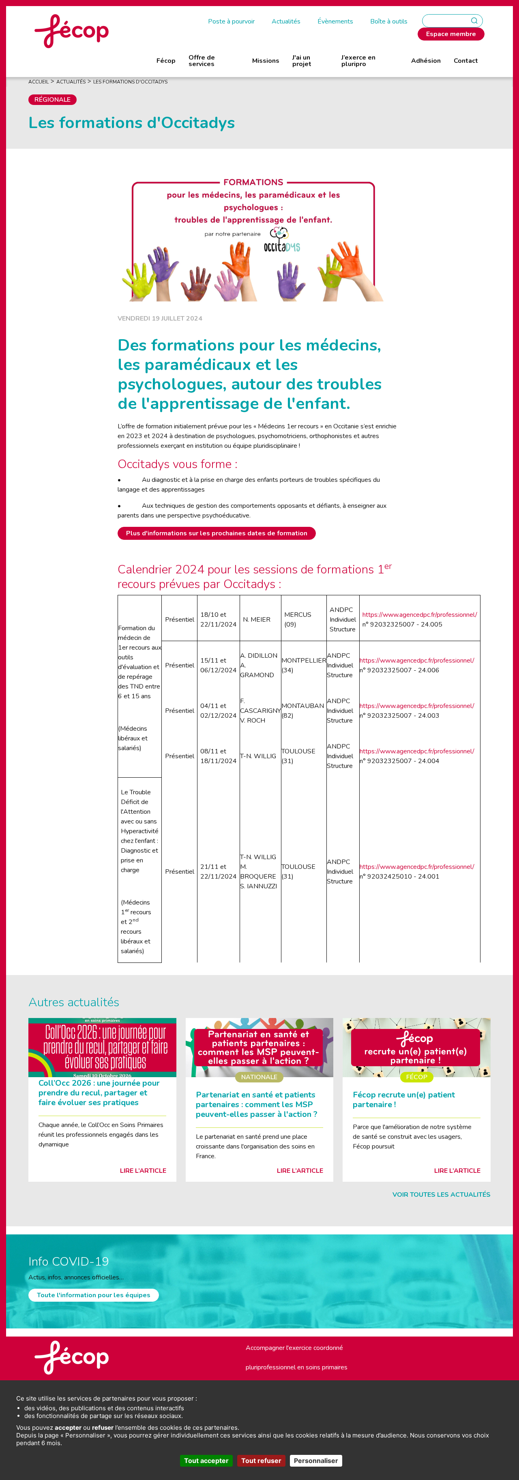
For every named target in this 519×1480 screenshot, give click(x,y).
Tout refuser (261, 1460)
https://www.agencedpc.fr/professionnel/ (419, 614)
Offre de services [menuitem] (202, 60)
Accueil (38, 82)
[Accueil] (71, 30)
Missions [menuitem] (265, 60)
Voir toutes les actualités (441, 1194)
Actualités (286, 21)
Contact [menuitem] (466, 60)
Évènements (335, 21)
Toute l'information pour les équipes (93, 1295)
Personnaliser (316, 1460)
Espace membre (451, 34)
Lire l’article (143, 1170)
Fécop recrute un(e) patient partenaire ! (404, 1099)
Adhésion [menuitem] (426, 60)
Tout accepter (206, 1460)
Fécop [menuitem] (166, 60)
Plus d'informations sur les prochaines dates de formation (216, 533)
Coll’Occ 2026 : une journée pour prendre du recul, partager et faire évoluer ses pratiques (99, 1093)
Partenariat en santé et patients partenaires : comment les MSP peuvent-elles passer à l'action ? (256, 1104)
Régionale (52, 99)
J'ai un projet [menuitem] (301, 60)
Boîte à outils (388, 21)
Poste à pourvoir (231, 21)
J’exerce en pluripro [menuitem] (358, 60)
